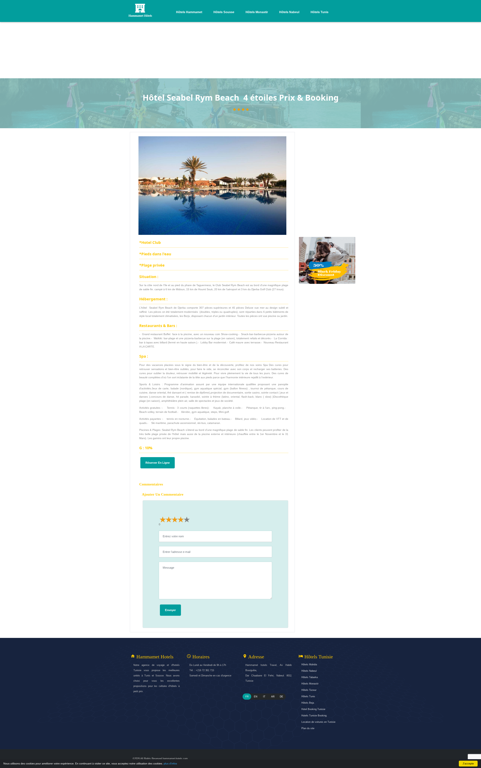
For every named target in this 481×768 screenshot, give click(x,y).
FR (247, 696)
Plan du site (307, 728)
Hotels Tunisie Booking (314, 715)
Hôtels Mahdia (309, 664)
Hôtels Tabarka (309, 677)
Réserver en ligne (157, 462)
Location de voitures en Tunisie (318, 722)
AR (273, 696)
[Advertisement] (240, 50)
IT (264, 696)
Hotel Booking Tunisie (313, 709)
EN (255, 696)
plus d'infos (170, 763)
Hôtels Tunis (308, 696)
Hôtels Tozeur (308, 690)
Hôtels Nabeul (309, 670)
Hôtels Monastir (309, 683)
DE (281, 696)
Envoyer (170, 610)
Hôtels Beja (307, 702)
